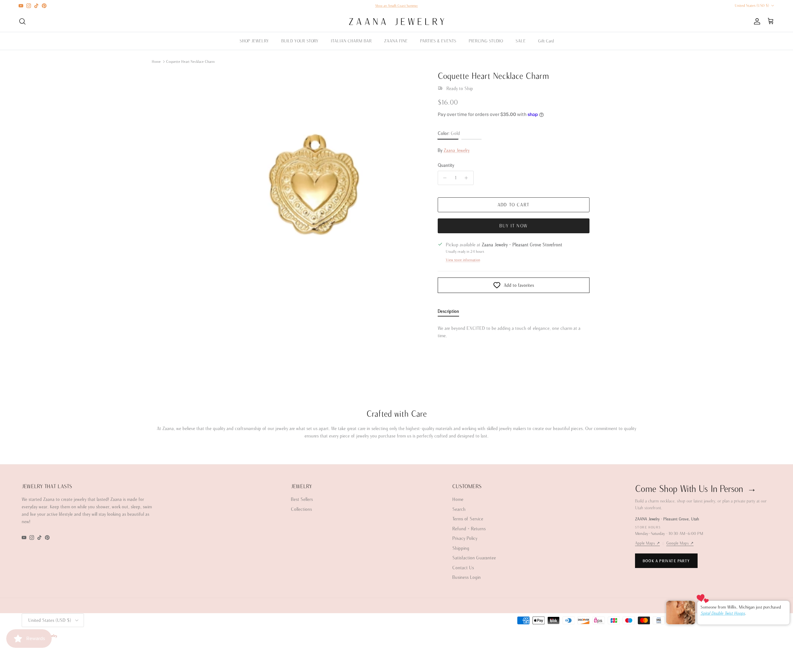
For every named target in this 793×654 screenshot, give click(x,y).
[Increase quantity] (467, 178)
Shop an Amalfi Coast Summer (396, 5)
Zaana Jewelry (457, 150)
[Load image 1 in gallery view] (314, 180)
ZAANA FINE (396, 40)
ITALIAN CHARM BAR (351, 40)
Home (156, 61)
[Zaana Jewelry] (396, 21)
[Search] (22, 21)
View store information (463, 260)
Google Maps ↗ (680, 543)
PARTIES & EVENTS (438, 40)
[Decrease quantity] (443, 178)
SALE (520, 40)
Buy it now (513, 225)
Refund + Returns (469, 528)
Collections (301, 509)
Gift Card (546, 40)
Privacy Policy (464, 538)
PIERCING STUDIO (486, 40)
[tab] (448, 312)
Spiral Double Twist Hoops (722, 613)
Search (459, 509)
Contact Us (463, 567)
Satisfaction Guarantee (474, 557)
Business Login (466, 577)
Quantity (446, 165)
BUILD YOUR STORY (299, 40)
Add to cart (513, 204)
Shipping (460, 548)
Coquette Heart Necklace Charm (190, 61)
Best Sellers (302, 499)
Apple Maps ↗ (647, 543)
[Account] (756, 21)
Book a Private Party (666, 561)
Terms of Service (467, 518)
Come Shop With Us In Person (695, 488)
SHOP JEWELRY (254, 40)
